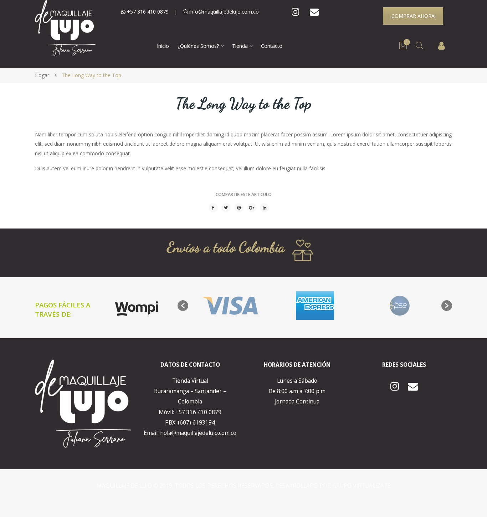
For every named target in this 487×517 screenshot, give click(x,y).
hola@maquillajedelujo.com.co (198, 433)
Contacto (271, 45)
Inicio (163, 45)
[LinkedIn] (264, 207)
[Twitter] (226, 207)
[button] (183, 305)
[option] (230, 305)
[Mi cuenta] (441, 45)
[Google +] (251, 207)
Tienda (240, 45)
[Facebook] (213, 207)
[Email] (314, 12)
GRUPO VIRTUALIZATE (361, 486)
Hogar (42, 75)
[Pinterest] (239, 207)
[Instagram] (295, 12)
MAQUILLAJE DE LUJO (125, 486)
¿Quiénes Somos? (198, 45)
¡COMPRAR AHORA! (413, 15)
